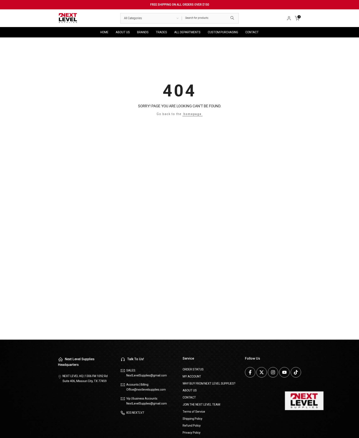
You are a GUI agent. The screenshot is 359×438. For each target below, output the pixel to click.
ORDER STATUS (193, 369)
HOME (104, 32)
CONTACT (252, 32)
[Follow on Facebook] (250, 372)
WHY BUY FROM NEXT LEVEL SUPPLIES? (209, 383)
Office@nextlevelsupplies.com (146, 389)
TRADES (161, 32)
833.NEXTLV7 (135, 412)
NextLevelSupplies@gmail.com (146, 375)
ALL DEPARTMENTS (187, 32)
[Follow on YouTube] (284, 372)
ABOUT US (123, 32)
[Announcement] (179, 4)
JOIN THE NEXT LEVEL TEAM (201, 404)
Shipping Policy (192, 418)
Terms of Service (194, 411)
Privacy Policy (191, 432)
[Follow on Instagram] (273, 372)
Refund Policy (192, 425)
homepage (192, 114)
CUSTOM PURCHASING (223, 32)
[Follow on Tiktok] (296, 372)
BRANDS (143, 32)
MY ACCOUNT (192, 376)
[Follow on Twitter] (261, 372)
